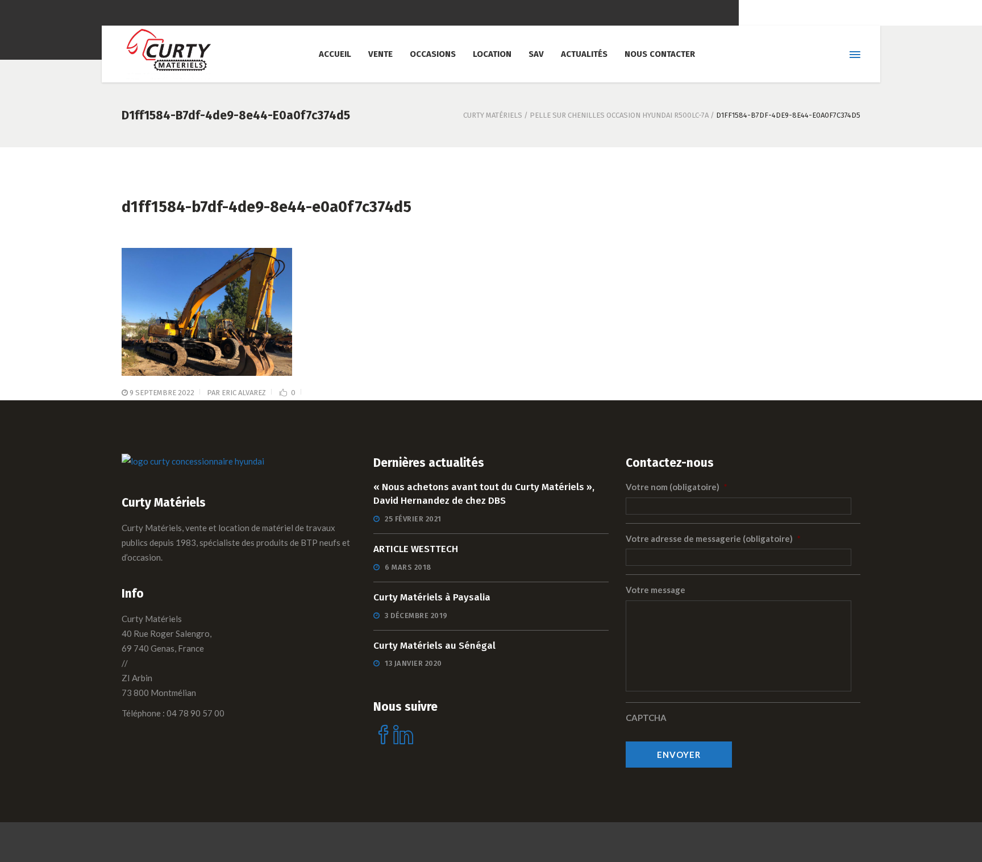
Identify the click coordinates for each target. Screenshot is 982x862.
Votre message (655, 590)
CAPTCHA (646, 717)
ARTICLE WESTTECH (415, 549)
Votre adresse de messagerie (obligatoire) (713, 538)
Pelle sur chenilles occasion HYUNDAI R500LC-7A (619, 115)
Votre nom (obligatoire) (676, 487)
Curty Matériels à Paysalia (431, 597)
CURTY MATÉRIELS (492, 115)
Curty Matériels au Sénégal (434, 646)
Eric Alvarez (244, 392)
